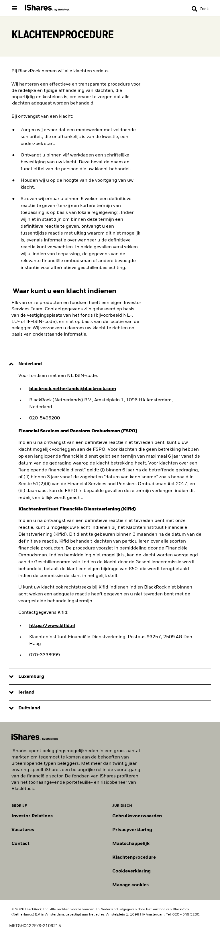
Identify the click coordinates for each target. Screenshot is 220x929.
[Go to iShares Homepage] (47, 8)
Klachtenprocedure (134, 857)
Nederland (30, 364)
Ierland (26, 692)
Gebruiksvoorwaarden (137, 816)
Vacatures (22, 830)
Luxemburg (31, 676)
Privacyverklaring (132, 830)
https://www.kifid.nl (52, 626)
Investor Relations (32, 816)
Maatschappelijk (131, 843)
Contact (20, 843)
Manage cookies (130, 885)
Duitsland (29, 708)
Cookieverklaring (131, 871)
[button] (194, 9)
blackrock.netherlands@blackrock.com (72, 389)
